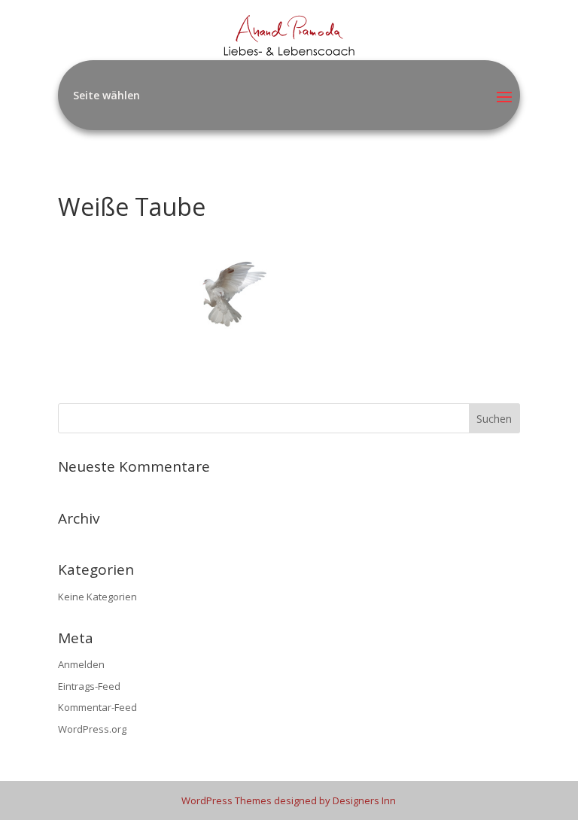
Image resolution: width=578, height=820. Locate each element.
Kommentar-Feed (97, 707)
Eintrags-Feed (89, 686)
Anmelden (81, 664)
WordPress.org (92, 729)
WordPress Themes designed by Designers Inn (288, 800)
